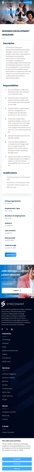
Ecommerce (6, 358)
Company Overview (9, 412)
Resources (5, 416)
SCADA (4, 400)
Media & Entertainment (10, 351)
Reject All (17, 468)
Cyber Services (7, 396)
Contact (5, 419)
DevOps (5, 385)
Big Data (5, 381)
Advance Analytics (8, 378)
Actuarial (5, 343)
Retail (4, 347)
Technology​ (6, 340)
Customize (17, 464)
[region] (17, 455)
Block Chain (6, 392)
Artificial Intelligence (9, 374)
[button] (20, 2)
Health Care (6, 362)
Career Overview (8, 432)
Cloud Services (7, 389)
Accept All (17, 459)
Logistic (4, 354)
